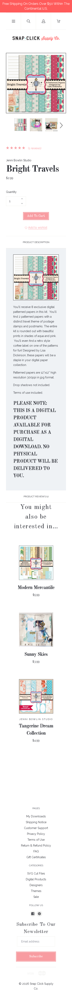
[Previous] (11, 125)
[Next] (61, 125)
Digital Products (36, 879)
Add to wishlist (37, 227)
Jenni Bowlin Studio (18, 160)
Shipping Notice (36, 822)
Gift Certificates (36, 857)
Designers (36, 885)
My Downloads (36, 816)
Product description (36, 242)
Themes (36, 891)
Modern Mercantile (36, 587)
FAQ (36, 851)
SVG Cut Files (36, 873)
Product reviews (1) (36, 496)
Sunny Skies (36, 654)
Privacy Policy (36, 833)
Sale (36, 896)
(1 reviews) (34, 148)
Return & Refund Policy (36, 845)
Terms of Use (36, 839)
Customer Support (36, 828)
